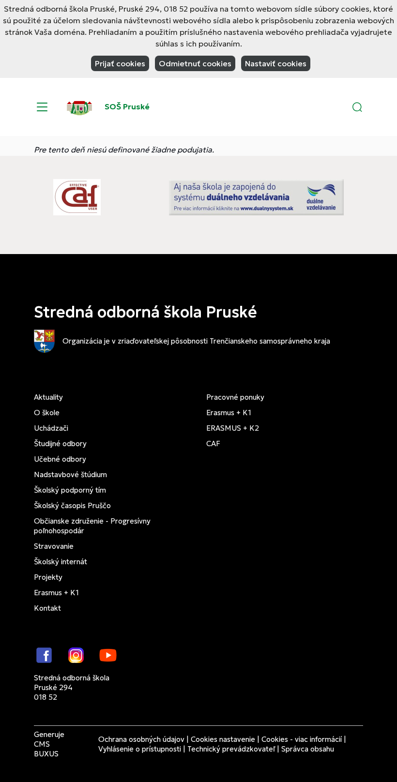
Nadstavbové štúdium (70, 474)
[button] (357, 107)
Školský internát (60, 561)
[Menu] (42, 107)
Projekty (48, 577)
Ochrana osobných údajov (141, 739)
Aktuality (48, 397)
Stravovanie (54, 546)
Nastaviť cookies (275, 63)
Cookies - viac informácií (301, 739)
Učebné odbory (60, 459)
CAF (213, 443)
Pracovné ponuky (235, 397)
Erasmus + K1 (56, 592)
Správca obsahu (307, 748)
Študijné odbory (60, 443)
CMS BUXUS (46, 748)
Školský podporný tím (70, 490)
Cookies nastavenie (223, 739)
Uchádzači (51, 428)
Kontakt (47, 608)
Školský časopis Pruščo (72, 505)
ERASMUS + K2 (232, 428)
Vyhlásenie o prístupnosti (139, 748)
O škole (47, 412)
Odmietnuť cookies (195, 63)
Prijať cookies (120, 63)
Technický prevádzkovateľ (231, 748)
